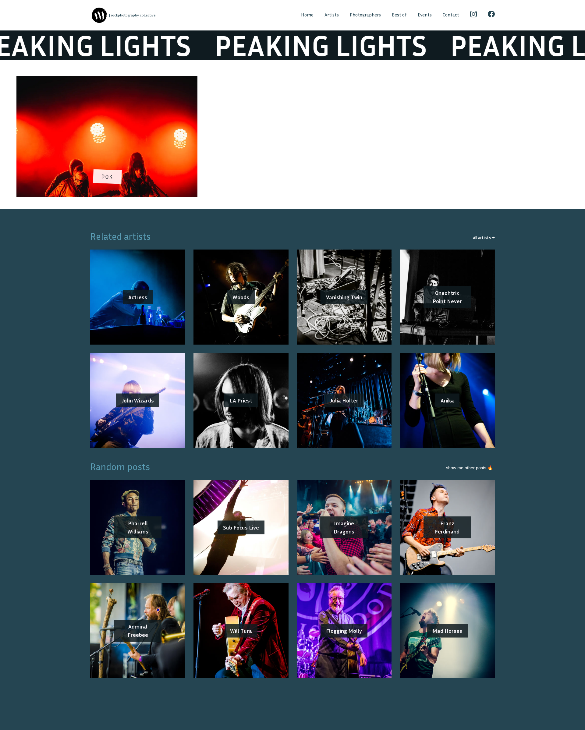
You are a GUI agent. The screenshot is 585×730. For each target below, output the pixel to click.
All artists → (484, 237)
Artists (331, 15)
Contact (451, 15)
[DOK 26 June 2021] (106, 80)
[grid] (292, 138)
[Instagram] (473, 15)
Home (307, 15)
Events (425, 15)
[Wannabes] (99, 15)
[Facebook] (491, 15)
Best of (399, 15)
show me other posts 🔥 (469, 467)
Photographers (365, 15)
